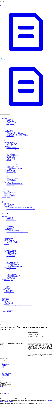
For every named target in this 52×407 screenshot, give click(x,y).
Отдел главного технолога (9, 199)
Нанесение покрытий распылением (12, 148)
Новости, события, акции (8, 317)
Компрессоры (8, 160)
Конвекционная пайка (10, 124)
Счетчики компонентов (8, 151)
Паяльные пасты (7, 283)
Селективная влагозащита (11, 147)
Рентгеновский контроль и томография (13, 132)
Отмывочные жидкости (8, 182)
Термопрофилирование (10, 159)
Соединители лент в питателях (11, 165)
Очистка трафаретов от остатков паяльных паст (14, 184)
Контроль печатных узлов (8, 131)
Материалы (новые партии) (9, 194)
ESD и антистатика (7, 169)
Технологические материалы (7, 372)
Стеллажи (8, 272)
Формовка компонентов (10, 157)
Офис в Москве (7, 203)
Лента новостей (5, 377)
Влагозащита (6, 146)
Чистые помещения (5, 201)
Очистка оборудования (10, 185)
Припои (5, 187)
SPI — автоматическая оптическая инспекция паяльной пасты (17, 134)
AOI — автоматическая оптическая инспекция (14, 133)
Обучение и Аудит (7, 296)
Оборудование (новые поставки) (10, 192)
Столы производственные (11, 170)
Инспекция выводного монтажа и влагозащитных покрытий (17, 135)
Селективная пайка (9, 128)
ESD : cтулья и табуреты (10, 171)
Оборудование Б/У (7, 193)
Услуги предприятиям (6, 197)
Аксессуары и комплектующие (9, 163)
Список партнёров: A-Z (8, 205)
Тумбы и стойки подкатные (11, 172)
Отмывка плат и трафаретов (9, 142)
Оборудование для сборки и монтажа (8, 370)
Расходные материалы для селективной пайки (14, 168)
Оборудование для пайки (10, 158)
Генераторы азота (9, 161)
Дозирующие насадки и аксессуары (12, 166)
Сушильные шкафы (9, 259)
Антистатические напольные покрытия (13, 177)
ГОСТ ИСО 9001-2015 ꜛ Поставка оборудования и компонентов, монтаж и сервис (20, 208)
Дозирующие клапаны (10, 167)
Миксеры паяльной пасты (10, 154)
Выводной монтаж (7, 127)
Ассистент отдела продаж (10, 308)
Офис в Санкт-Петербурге (9, 204)
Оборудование (4, 118)
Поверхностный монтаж (8, 119)
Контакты (4, 367)
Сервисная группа (5, 200)
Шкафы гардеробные (10, 271)
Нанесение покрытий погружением (12, 149)
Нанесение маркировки (8, 140)
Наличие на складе (5, 191)
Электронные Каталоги (6, 213)
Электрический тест (10, 136)
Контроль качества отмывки (11, 139)
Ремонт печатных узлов (10, 223)
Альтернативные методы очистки (12, 143)
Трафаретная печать (9, 120)
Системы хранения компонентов (10, 152)
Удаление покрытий (9, 150)
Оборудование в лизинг (8, 295)
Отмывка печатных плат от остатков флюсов (14, 183)
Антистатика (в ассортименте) (9, 196)
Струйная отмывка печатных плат (12, 144)
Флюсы (5, 284)
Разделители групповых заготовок (12, 126)
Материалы (4, 181)
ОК (1, 405)
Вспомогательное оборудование (10, 153)
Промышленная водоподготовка (12, 162)
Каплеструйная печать (10, 121)
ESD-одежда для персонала (11, 176)
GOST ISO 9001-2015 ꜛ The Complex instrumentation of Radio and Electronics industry (20, 209)
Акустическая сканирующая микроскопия (13, 234)
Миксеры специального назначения (12, 155)
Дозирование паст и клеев (11, 122)
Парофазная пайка (9, 222)
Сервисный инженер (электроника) (12, 211)
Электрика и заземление (10, 179)
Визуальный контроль (10, 235)
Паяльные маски (7, 190)
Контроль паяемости (10, 138)
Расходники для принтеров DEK (12, 164)
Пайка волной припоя (10, 129)
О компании (4, 202)
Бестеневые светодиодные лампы (12, 178)
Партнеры (4, 365)
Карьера (3, 366)
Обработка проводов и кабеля (11, 156)
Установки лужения (9, 130)
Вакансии (6, 307)
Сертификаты (6, 206)
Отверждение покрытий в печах (12, 247)
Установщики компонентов (11, 123)
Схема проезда (2, 386)
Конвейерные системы (8, 141)
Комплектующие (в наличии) (9, 195)
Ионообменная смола (8, 189)
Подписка (2, 321)
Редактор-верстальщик (10, 212)
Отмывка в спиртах (9, 145)
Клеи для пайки (7, 188)
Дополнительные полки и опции (12, 175)
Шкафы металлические (10, 173)
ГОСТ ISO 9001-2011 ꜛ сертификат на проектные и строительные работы (19, 207)
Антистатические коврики (11, 180)
